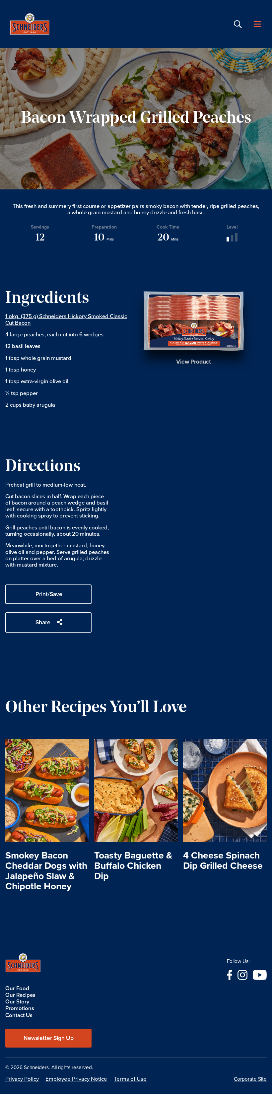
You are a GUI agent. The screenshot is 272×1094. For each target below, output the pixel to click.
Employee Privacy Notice (76, 1079)
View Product (193, 361)
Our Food (17, 988)
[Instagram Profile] (242, 974)
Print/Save (48, 594)
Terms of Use (130, 1079)
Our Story (17, 1001)
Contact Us (19, 1015)
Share (42, 622)
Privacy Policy (22, 1079)
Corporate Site (250, 1079)
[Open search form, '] (238, 24)
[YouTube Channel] (260, 974)
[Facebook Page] (229, 974)
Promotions (19, 1008)
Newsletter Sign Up (49, 1038)
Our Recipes (20, 995)
